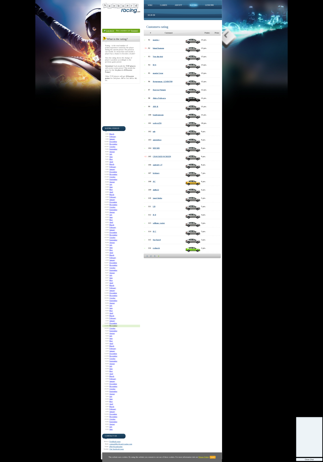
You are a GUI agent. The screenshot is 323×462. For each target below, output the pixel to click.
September (113, 149)
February (112, 137)
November (113, 144)
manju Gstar (158, 73)
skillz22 (156, 190)
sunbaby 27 (157, 165)
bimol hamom (158, 48)
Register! (134, 31)
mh (154, 131)
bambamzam (158, 115)
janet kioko (157, 198)
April (111, 162)
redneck (156, 248)
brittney (156, 173)
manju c (156, 40)
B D (154, 215)
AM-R (155, 106)
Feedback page (115, 442)
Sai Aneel (157, 240)
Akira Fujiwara (159, 98)
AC (154, 181)
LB (154, 206)
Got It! (212, 457)
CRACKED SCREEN (162, 156)
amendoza (157, 140)
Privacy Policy (203, 457)
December (113, 142)
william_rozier (159, 223)
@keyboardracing (116, 447)
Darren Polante (159, 90)
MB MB (156, 148)
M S (154, 65)
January (112, 139)
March (111, 134)
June (111, 157)
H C (154, 231)
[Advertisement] (121, 102)
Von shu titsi (158, 57)
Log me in (110, 31)
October (112, 147)
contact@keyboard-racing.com (120, 444)
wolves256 (157, 123)
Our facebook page (116, 449)
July (110, 154)
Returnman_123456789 (162, 82)
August (112, 152)
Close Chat (309, 459)
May (111, 159)
